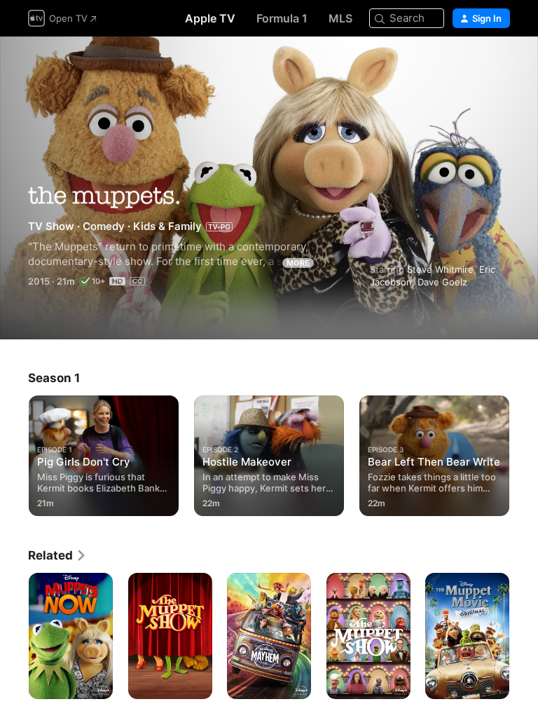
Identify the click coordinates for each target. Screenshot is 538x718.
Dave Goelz (442, 281)
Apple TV (210, 18)
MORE (298, 263)
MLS (340, 18)
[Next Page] (524, 453)
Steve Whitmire (440, 269)
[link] (57, 555)
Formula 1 (282, 18)
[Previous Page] (14, 453)
